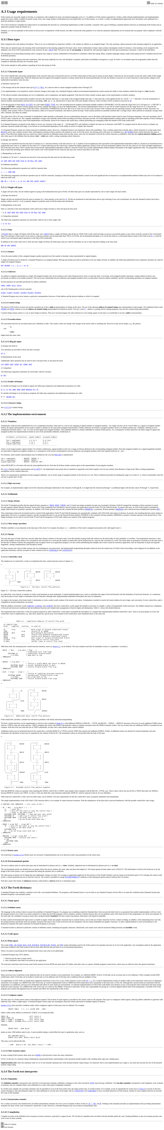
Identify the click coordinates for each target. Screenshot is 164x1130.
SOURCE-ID (45, 945)
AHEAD (30, 606)
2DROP (6, 364)
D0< (10, 389)
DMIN (23, 389)
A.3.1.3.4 (7, 407)
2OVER (16, 364)
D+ (2, 389)
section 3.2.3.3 (19, 855)
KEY (23, 105)
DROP (10, 161)
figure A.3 (60, 723)
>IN (15, 945)
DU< (13, 397)
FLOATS (9, 293)
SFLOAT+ (16, 293)
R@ (28, 161)
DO (94, 1104)
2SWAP (25, 364)
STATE (53, 945)
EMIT (48, 105)
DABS (14, 389)
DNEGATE (29, 389)
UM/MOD (7, 265)
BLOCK (4, 132)
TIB (61, 945)
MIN (31, 181)
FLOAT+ (3, 293)
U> (11, 181)
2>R (2, 364)
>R (2, 161)
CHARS (8, 285)
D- (4, 389)
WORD (130, 132)
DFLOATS (38, 293)
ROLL (32, 161)
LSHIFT (36, 181)
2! (4, 353)
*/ (70, 505)
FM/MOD (88, 509)
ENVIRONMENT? (72, 877)
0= (21, 181)
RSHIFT (43, 181)
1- (20, 265)
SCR (29, 945)
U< (14, 181)
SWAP (40, 161)
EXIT (92, 1083)
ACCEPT (29, 105)
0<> (24, 181)
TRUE (51, 50)
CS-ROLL (38, 606)
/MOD (10, 172)
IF (130, 101)
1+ (18, 265)
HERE (38, 1055)
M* (158, 509)
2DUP (11, 364)
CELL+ (14, 285)
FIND (12, 309)
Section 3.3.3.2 (6, 1005)
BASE (19, 945)
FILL (42, 87)
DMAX (19, 389)
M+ (37, 389)
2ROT (30, 364)
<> (19, 181)
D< (7, 389)
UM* (2, 265)
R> (26, 161)
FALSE (5, 234)
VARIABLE (53, 550)
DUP (13, 161)
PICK (22, 161)
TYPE (53, 105)
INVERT (13, 245)
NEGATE (58, 455)
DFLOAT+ (31, 293)
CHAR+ (3, 285)
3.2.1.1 (6, 469)
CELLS (19, 285)
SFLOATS (24, 293)
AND (2, 181)
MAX (28, 181)
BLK (25, 945)
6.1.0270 (37, 469)
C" (85, 309)
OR (5, 181)
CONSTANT (67, 550)
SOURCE (35, 945)
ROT (36, 161)
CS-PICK (49, 606)
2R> (21, 364)
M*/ (34, 389)
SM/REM (119, 509)
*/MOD (63, 505)
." (91, 1104)
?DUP (5, 161)
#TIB (11, 945)
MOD (13, 172)
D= (2, 375)
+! (13, 265)
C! (38, 87)
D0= (5, 375)
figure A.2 (56, 646)
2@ (2, 353)
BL (126, 132)
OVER (18, 161)
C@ (35, 87)
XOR (8, 245)
